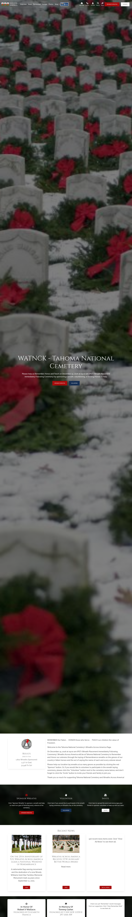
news (30, 4)
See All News (105, 887)
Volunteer (74, 383)
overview (23, 4)
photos (51, 4)
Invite (105, 810)
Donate (125, 4)
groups (44, 4)
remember (37, 4)
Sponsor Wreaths (112, 4)
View (26, 887)
